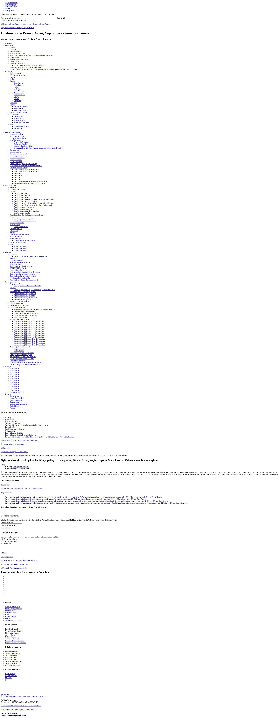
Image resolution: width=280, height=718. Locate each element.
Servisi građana (10, 282)
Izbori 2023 (18, 175)
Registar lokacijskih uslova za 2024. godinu (29, 321)
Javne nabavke (15, 225)
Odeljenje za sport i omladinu (24, 207)
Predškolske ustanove (21, 122)
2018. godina (14, 378)
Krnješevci (17, 101)
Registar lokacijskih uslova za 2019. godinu (29, 331)
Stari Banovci (18, 91)
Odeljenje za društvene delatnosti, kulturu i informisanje (33, 205)
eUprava (13, 288)
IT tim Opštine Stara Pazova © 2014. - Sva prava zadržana (21, 706)
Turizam (12, 130)
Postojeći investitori (16, 270)
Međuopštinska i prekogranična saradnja (23, 164)
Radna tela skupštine (21, 144)
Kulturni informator (20, 110)
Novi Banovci (19, 93)
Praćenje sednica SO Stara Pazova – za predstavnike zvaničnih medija (38, 148)
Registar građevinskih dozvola (20, 347)
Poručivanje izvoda (11, 629)
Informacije (9, 45)
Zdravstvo (13, 103)
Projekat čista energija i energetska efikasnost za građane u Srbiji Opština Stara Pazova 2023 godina (44, 69)
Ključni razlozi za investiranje (20, 262)
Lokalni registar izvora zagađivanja (26, 313)
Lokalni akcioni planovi (18, 242)
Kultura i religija (11, 616)
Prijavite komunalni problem (19, 301)
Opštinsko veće (15, 150)
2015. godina (14, 384)
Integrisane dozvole (20, 317)
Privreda (8, 252)
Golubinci (17, 89)
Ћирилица (5, 28)
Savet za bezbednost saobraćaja (25, 221)
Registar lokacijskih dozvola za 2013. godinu (29, 341)
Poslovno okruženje (16, 260)
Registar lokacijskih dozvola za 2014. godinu (29, 339)
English (25, 28)
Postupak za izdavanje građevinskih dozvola (25, 272)
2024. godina (14, 368)
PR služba (8, 678)
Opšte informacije (16, 73)
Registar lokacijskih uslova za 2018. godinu (29, 333)
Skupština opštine (16, 140)
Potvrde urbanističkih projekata (24, 240)
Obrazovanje (14, 114)
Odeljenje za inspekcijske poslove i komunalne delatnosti (33, 203)
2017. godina (14, 380)
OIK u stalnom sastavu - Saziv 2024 (26, 170)
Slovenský (19, 28)
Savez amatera (19, 109)
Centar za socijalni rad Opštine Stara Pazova (25, 365)
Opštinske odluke (16, 229)
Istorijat (12, 77)
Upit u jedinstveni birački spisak (21, 355)
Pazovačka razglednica (17, 392)
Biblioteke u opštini (20, 107)
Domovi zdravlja (15, 402)
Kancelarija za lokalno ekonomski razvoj (24, 280)
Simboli (12, 79)
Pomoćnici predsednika (18, 138)
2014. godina (14, 386)
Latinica (12, 28)
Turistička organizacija (17, 158)
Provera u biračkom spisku (14, 641)
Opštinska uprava (11, 185)
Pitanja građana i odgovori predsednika (27, 286)
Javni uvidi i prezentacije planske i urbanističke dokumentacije (31, 55)
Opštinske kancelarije (12, 665)
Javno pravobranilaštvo (13, 661)
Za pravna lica (19, 349)
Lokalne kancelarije (16, 162)
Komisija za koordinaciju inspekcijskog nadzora (26, 215)
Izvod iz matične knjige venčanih (25, 298)
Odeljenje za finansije (21, 197)
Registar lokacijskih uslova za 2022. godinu (29, 325)
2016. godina (14, 382)
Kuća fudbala (18, 128)
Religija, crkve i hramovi (18, 112)
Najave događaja (15, 51)
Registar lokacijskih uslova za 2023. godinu (29, 323)
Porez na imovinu (16, 237)
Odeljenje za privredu (21, 193)
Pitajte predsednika (16, 284)
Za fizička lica (19, 351)
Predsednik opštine (11, 651)
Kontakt (8, 394)
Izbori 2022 (18, 177)
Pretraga (61, 18)
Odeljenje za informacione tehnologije (27, 211)
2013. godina (14, 388)
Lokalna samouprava (12, 132)
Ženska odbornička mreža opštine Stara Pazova (26, 166)
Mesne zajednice (15, 156)
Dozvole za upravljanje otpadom (25, 311)
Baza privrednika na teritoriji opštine (22, 274)
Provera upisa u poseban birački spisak (23, 357)
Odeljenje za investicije (22, 213)
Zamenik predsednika (17, 136)
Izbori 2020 (18, 179)
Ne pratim (7, 543)
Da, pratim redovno (10, 539)
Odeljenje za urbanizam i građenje (26, 201)
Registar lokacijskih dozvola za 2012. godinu (29, 343)
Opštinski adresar (16, 396)
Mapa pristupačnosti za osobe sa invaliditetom (25, 363)
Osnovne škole (19, 116)
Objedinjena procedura (17, 361)
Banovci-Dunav (19, 95)
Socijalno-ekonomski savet (19, 59)
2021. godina (14, 374)
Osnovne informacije (12, 607)
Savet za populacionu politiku (24, 219)
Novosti (12, 47)
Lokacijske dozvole (12, 637)
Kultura (12, 105)
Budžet (12, 233)
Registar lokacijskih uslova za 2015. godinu (29, 337)
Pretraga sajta (5, 18)
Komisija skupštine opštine (23, 146)
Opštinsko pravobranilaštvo (19, 154)
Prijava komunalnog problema (15, 643)
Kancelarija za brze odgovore (20, 305)
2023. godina (14, 370)
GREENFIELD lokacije (18, 268)
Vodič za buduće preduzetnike (20, 278)
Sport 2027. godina (20, 246)
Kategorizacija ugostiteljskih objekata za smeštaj (30, 256)
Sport (11, 124)
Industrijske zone (15, 264)
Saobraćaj (13, 258)
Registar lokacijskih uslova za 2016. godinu (29, 335)
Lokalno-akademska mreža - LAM (22, 359)
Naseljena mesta (10, 613)
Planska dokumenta (16, 238)
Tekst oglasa (5, 485)
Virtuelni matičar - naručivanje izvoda (23, 292)
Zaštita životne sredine (17, 307)
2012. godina (14, 390)
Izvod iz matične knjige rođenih (25, 294)
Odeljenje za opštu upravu (23, 209)
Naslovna (8, 44)
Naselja (12, 81)
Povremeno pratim (10, 541)
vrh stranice (5, 694)
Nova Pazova (18, 85)
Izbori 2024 (18, 173)
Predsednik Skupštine (21, 142)
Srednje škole (18, 118)
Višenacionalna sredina (17, 75)
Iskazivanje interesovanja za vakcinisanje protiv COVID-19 (34, 290)
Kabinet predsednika (17, 223)
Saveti (12, 217)
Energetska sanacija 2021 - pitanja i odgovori (29, 65)
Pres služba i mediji (16, 398)
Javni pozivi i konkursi (17, 53)
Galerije (8, 366)
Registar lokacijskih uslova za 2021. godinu (29, 327)
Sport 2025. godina (20, 250)
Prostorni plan (10, 611)
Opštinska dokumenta (17, 189)
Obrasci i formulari (16, 303)
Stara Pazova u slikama (13, 620)
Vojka (16, 87)
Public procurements (21, 227)
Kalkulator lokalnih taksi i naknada (22, 353)
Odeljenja (13, 191)
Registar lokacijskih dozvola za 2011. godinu (29, 345)
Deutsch (31, 28)
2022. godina (14, 372)
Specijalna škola (19, 120)
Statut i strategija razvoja (13, 609)
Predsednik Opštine (16, 134)
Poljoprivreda (14, 57)
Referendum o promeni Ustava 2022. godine (29, 183)
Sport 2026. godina (20, 248)
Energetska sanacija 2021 (18, 63)
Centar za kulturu (16, 160)
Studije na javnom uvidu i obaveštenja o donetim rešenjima (34, 309)
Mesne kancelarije (16, 400)
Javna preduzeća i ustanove (19, 404)
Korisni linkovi (15, 406)
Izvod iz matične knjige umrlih (24, 296)
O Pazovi (8, 71)
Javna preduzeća (15, 152)
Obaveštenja (14, 49)
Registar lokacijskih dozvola (19, 319)
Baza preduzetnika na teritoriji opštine (23, 276)
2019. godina (14, 376)
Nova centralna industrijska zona (21, 266)
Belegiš (16, 97)
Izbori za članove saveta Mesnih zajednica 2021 (30, 181)
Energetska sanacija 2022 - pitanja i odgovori (25, 67)
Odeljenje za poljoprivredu (23, 195)
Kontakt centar (10, 674)
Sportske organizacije (21, 126)
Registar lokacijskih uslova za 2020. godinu (29, 329)
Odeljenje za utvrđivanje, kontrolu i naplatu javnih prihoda (34, 199)
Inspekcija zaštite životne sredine (25, 315)
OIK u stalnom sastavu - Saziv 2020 (26, 172)
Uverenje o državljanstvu (22, 300)
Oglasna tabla (14, 61)
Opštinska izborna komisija (19, 168)
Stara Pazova (18, 83)
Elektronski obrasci (11, 633)
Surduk (16, 99)
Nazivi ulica (14, 231)
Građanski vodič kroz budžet (20, 235)
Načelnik (13, 187)
